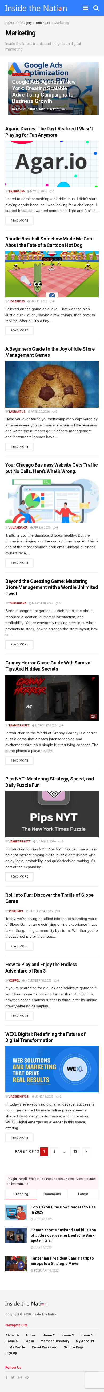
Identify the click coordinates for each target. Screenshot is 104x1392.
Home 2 (48, 1335)
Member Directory (55, 1341)
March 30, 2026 (42, 603)
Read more (19, 220)
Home (9, 23)
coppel (14, 980)
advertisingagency (30, 109)
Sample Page (74, 1347)
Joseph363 (17, 301)
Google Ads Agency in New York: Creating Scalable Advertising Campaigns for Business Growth (43, 91)
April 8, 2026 (41, 527)
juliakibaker (18, 527)
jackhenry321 (19, 1096)
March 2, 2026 (46, 841)
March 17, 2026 (45, 725)
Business (43, 23)
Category (25, 23)
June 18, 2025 (44, 1096)
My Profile (17, 1347)
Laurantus (17, 411)
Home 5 (11, 1341)
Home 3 (67, 1335)
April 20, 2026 (40, 411)
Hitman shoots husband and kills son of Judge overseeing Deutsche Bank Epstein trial (63, 1235)
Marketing (61, 23)
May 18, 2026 (38, 191)
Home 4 (86, 1335)
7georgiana (17, 603)
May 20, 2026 (58, 109)
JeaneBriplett (20, 841)
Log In (29, 1341)
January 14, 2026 (41, 911)
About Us (12, 1335)
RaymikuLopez (19, 725)
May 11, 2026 (38, 301)
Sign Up (11, 1353)
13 (75, 1151)
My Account (85, 1341)
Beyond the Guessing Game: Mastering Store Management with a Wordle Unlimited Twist (51, 587)
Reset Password (44, 1347)
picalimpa (16, 911)
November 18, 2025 (38, 980)
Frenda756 (17, 191)
